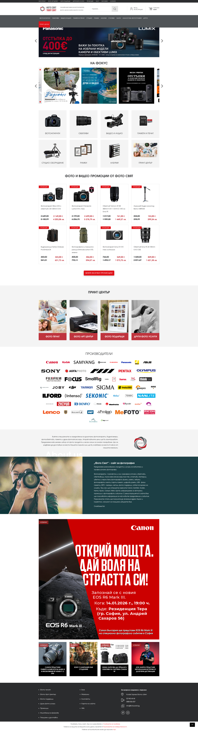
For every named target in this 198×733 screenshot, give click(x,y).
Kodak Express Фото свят (136, 694)
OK (192, 724)
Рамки (96, 18)
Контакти (113, 1)
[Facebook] (123, 712)
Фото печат (42, 1)
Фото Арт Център (53, 1)
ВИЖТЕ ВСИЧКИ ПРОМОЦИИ (99, 273)
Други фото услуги (78, 1)
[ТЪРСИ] (115, 9)
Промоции (90, 1)
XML (83, 708)
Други (145, 18)
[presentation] (36, 41)
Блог (97, 1)
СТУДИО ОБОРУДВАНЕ (53, 163)
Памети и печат (79, 18)
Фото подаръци (65, 1)
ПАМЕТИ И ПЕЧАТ (145, 133)
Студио (89, 18)
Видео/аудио (66, 18)
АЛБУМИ (114, 163)
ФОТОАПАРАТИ (52, 133)
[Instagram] (128, 712)
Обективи (55, 18)
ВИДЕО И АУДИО (114, 133)
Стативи (111, 18)
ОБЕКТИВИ (83, 133)
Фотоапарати (45, 18)
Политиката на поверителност (115, 727)
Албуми (104, 18)
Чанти (118, 18)
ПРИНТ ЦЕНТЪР (145, 163)
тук (114, 729)
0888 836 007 (130, 702)
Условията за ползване (111, 724)
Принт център (44, 24)
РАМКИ (83, 163)
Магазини (105, 1)
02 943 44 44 (130, 698)
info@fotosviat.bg (133, 706)
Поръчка (156, 8)
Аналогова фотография (132, 18)
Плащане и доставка (49, 717)
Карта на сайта (88, 703)
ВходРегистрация (138, 8)
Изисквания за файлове (49, 713)
